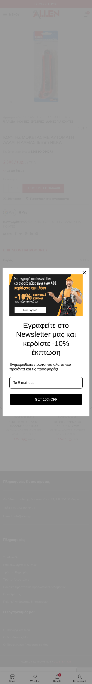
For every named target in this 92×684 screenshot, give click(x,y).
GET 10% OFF (46, 399)
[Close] (84, 273)
